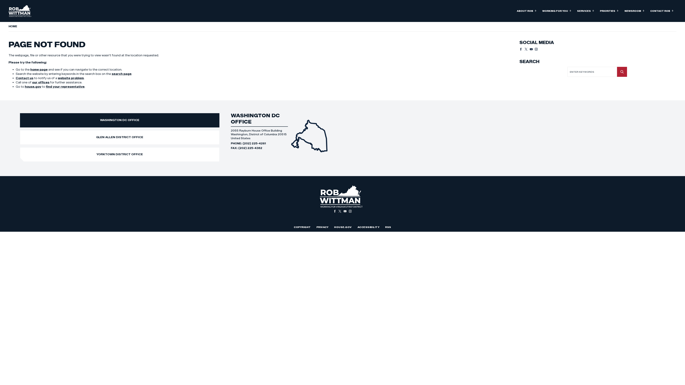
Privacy (322, 227)
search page (121, 74)
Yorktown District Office (120, 154)
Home (13, 26)
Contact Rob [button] (662, 10)
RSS (388, 227)
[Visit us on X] (527, 49)
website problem (71, 78)
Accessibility (368, 227)
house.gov (33, 86)
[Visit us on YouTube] (532, 49)
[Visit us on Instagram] (536, 49)
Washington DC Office (119, 120)
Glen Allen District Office (119, 137)
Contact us (24, 78)
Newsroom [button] (635, 10)
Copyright (302, 227)
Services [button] (585, 10)
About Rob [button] (527, 10)
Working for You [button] (556, 10)
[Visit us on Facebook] (522, 49)
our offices (40, 82)
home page (39, 69)
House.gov (343, 227)
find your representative (65, 86)
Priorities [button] (609, 10)
